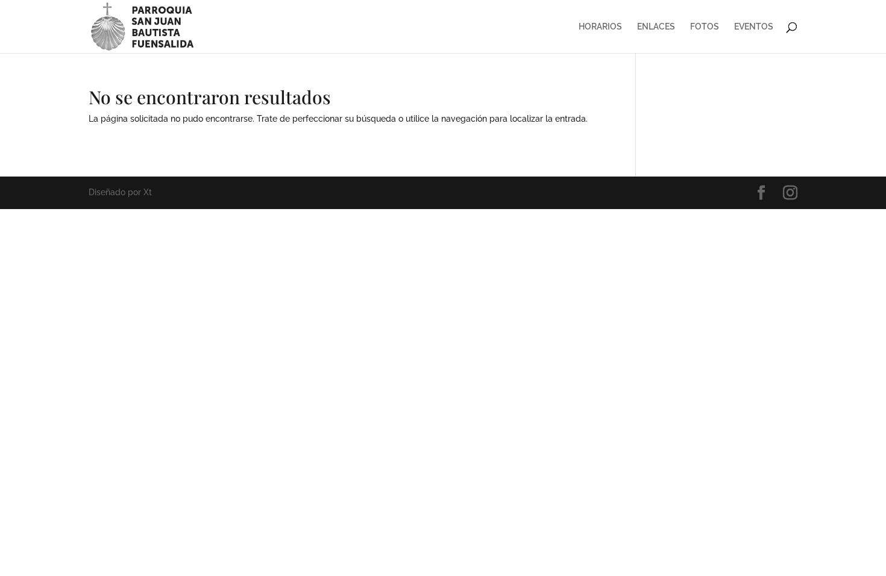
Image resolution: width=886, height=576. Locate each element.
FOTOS (704, 26)
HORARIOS (600, 26)
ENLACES (656, 26)
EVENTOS (753, 26)
